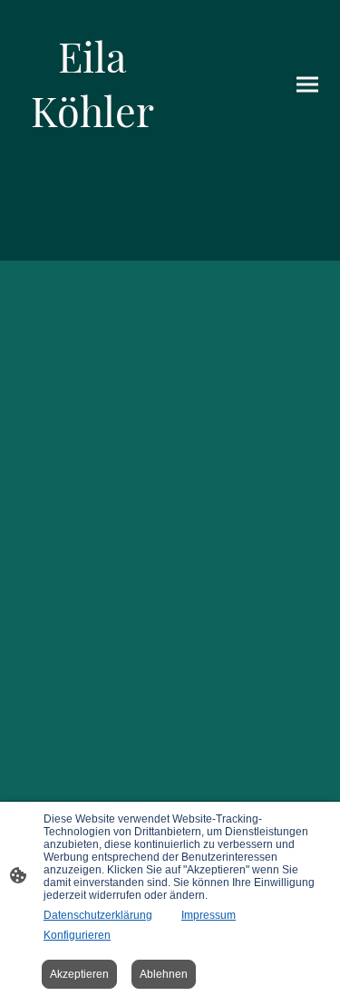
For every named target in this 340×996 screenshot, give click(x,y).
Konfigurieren (77, 935)
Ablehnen (164, 974)
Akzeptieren (79, 974)
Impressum (208, 915)
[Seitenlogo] (92, 154)
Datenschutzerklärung (98, 915)
